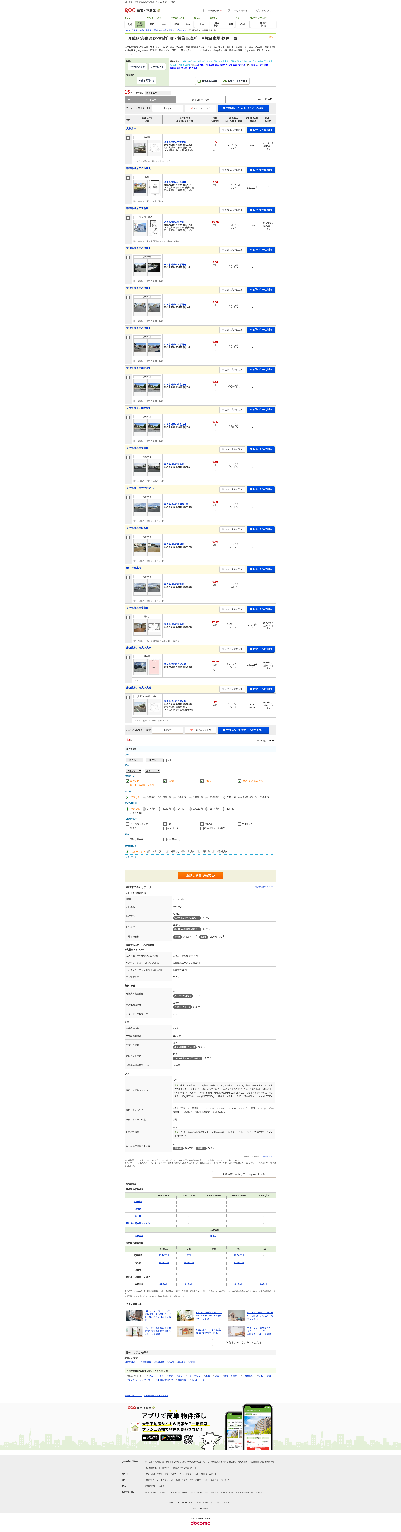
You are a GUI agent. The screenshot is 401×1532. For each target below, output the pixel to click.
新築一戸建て (175, 1375)
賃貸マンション (192, 1474)
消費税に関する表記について (184, 1468)
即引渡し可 (247, 823)
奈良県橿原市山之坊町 (138, 368)
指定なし (135, 797)
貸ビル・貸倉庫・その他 (142, 785)
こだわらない (138, 851)
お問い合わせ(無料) (262, 129)
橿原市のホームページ (264, 887)
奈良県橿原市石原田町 (138, 168)
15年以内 (214, 797)
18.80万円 (164, 1262)
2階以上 (208, 823)
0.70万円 (189, 1284)
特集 (147, 1492)
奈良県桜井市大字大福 (138, 687)
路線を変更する (137, 66)
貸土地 (207, 780)
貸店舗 (170, 780)
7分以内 (182, 808)
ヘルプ (192, 1502)
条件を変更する (146, 80)
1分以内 (151, 808)
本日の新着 (158, 851)
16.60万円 (189, 1262)
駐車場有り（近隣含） (215, 828)
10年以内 (198, 797)
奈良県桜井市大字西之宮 (140, 488)
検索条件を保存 (209, 81)
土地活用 (160, 1486)
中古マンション (156, 1375)
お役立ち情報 (128, 1492)
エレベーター (173, 828)
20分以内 (231, 808)
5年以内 (182, 797)
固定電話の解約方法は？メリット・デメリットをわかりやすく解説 (209, 1315)
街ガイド (214, 1492)
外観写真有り (173, 839)
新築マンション (152, 1480)
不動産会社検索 (165, 1380)
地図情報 (259, 1492)
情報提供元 (242, 1462)
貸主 (169, 760)
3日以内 (190, 851)
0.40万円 (264, 1284)
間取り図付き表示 (200, 99)
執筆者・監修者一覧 (244, 1492)
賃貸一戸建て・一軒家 (174, 1474)
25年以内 (248, 797)
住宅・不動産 (264, 1375)
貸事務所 (134, 780)
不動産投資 (247, 1375)
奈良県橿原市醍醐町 (137, 528)
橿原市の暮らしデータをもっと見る (245, 1174)
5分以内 (167, 808)
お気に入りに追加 (202, 108)
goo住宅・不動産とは (154, 1462)
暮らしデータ (198, 1380)
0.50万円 (213, 1236)
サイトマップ (216, 1502)
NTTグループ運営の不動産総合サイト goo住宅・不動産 (150, 2)
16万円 (188, 1255)
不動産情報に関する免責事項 (156, 1395)
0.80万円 (163, 1284)
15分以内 (214, 808)
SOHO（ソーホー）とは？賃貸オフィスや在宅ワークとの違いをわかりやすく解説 (158, 1315)
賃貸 (217, 1375)
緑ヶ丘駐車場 (133, 567)
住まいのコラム (227, 1492)
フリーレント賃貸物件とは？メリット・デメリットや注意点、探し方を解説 (260, 1331)
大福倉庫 (131, 128)
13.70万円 (164, 1255)
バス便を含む (136, 813)
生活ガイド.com (269, 1156)
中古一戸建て (193, 1375)
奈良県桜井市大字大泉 (138, 647)
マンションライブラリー (140, 1380)
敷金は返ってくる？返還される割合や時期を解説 (209, 1331)
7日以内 (205, 851)
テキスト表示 (149, 99)
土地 (207, 1375)
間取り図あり (131, 1362)
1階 (169, 823)
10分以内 (198, 808)
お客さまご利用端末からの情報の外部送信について (187, 1462)
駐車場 (204, 1474)
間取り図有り (136, 839)
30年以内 (264, 797)
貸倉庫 (191, 1362)
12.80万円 (239, 1255)
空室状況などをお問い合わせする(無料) (245, 108)
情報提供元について (133, 1395)
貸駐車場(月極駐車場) (252, 780)
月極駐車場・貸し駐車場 (153, 1362)
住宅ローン (225, 1480)
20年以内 (231, 797)
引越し (154, 1492)
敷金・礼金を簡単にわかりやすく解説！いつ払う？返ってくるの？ (260, 1315)
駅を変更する (157, 66)
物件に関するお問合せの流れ (223, 1462)
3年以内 (167, 797)
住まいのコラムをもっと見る (245, 1342)
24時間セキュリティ (140, 823)
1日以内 (175, 851)
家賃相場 (182, 1380)
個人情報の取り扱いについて (157, 1468)
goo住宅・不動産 (130, 1461)
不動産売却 (150, 1486)
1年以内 (151, 797)
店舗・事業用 (230, 1375)
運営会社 (227, 1502)
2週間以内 (222, 851)
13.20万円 (239, 1262)
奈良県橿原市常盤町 (137, 208)
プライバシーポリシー (177, 1502)
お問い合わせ (202, 1502)
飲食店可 (134, 828)
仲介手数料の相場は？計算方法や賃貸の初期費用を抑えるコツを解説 (158, 1331)
